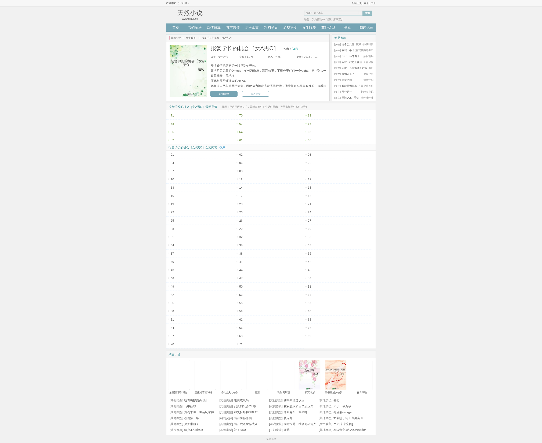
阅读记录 (366, 27)
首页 (175, 27)
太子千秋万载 (342, 406)
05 (241, 163)
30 (309, 228)
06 (309, 163)
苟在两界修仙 (243, 418)
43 (172, 270)
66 (309, 123)
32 (241, 237)
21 (309, 204)
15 (309, 187)
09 (309, 171)
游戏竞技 (290, 27)
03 (309, 154)
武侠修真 (214, 27)
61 (241, 140)
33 (309, 237)
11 (240, 179)
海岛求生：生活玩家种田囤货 (203, 412)
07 (172, 171)
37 (172, 253)
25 (172, 220)
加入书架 (255, 93)
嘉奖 (336, 400)
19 (172, 204)
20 (241, 204)
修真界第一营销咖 (295, 412)
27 (309, 220)
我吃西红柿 (318, 19)
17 (241, 195)
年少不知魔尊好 (194, 430)
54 (309, 294)
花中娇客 (190, 406)
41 (241, 261)
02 (241, 154)
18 (309, 195)
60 (309, 140)
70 (241, 115)
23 (241, 212)
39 (309, 253)
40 (172, 261)
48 (309, 278)
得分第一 (347, 91)
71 (172, 115)
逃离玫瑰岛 (241, 400)
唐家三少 (338, 19)
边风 (295, 49)
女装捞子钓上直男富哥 (348, 418)
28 (172, 228)
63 (309, 132)
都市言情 (233, 27)
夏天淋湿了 (191, 424)
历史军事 (252, 27)
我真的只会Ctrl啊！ (246, 406)
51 (309, 286)
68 (172, 123)
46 (172, 278)
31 (172, 237)
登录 (366, 3)
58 (172, 311)
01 (172, 154)
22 (172, 212)
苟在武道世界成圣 (246, 424)
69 (309, 115)
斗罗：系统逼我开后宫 (354, 68)
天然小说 (176, 37)
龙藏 (287, 430)
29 (241, 228)
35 (241, 245)
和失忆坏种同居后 (246, 412)
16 (172, 195)
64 (241, 132)
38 (241, 253)
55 (172, 303)
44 (241, 270)
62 (172, 140)
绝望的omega (342, 412)
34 (172, 245)
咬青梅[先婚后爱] (195, 400)
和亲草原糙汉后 (294, 400)
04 (172, 163)
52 (172, 294)
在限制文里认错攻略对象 (349, 430)
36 (309, 245)
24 (309, 212)
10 (172, 179)
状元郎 (288, 418)
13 (172, 187)
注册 (373, 3)
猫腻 (329, 19)
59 (241, 311)
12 (309, 179)
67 (241, 123)
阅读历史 (357, 3)
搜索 (367, 13)
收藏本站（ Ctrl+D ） (178, 3)
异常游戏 (347, 79)
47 (241, 278)
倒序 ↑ (223, 147)
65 (172, 132)
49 (172, 286)
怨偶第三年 (191, 418)
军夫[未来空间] (343, 424)
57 (309, 303)
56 (241, 303)
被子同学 (240, 430)
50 (241, 286)
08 (241, 171)
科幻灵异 (271, 27)
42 (309, 261)
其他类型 (328, 27)
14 (241, 187)
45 (309, 270)
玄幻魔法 (195, 27)
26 (241, 220)
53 (241, 294)
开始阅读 (224, 93)
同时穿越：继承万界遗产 (300, 424)
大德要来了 (348, 74)
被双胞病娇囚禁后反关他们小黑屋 (306, 406)
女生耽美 (309, 27)
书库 (347, 27)
